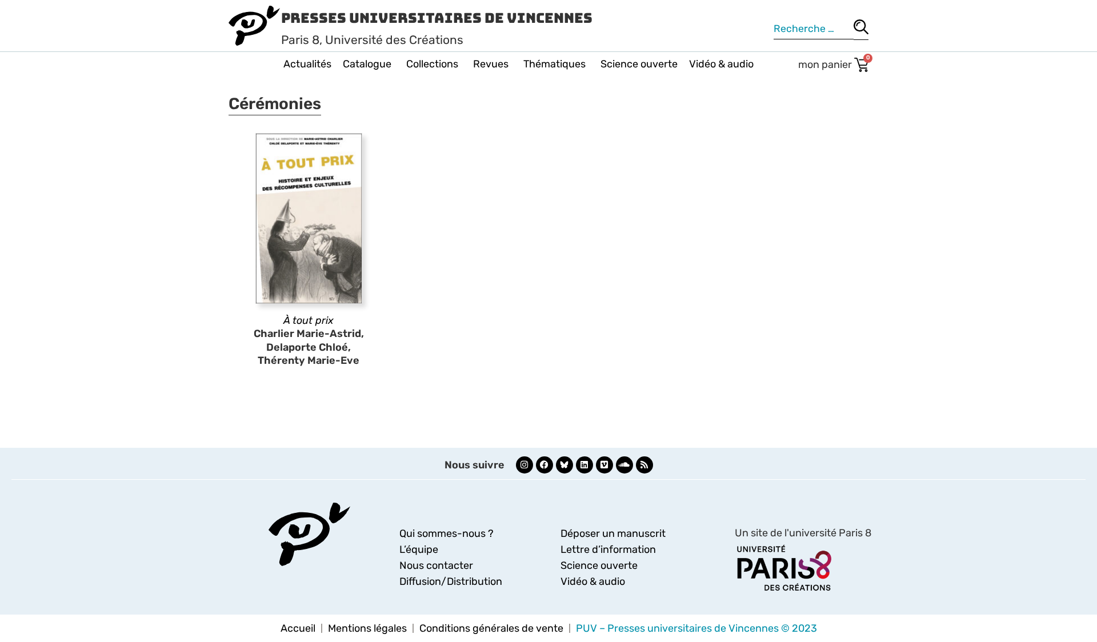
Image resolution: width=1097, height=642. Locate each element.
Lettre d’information (608, 549)
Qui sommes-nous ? (446, 533)
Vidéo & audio (721, 64)
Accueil (298, 628)
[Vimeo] (604, 465)
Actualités (307, 64)
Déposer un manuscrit (613, 533)
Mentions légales (367, 628)
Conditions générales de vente (491, 628)
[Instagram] (524, 465)
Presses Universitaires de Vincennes (436, 18)
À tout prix (308, 320)
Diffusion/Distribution (450, 581)
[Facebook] (544, 465)
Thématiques (554, 64)
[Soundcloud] (624, 465)
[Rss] (644, 465)
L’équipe (418, 549)
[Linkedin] (584, 465)
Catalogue (367, 64)
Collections (432, 64)
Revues (491, 64)
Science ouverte (639, 64)
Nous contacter (436, 565)
